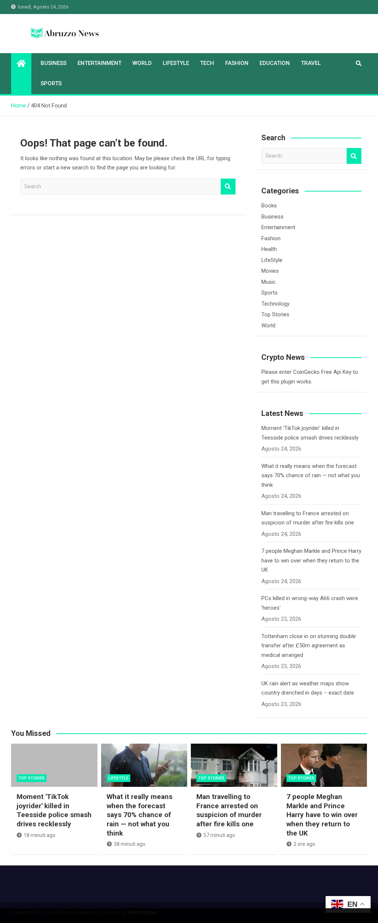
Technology (275, 303)
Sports (51, 83)
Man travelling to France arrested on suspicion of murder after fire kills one (229, 810)
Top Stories (275, 314)
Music (268, 282)
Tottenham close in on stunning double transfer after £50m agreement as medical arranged (308, 645)
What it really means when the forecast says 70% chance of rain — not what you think (310, 475)
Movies (270, 271)
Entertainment (99, 63)
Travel (311, 63)
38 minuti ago (129, 844)
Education (275, 63)
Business (53, 63)
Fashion (236, 63)
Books (269, 205)
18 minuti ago (39, 835)
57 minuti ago (219, 835)
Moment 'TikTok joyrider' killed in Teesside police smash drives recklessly (54, 810)
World (142, 63)
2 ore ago (304, 844)
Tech (207, 63)
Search (228, 186)
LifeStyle (176, 63)
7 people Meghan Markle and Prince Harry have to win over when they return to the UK (311, 560)
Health (269, 249)
